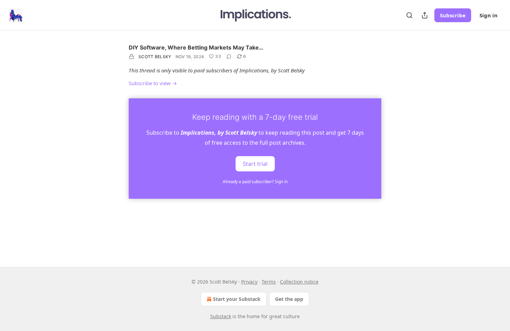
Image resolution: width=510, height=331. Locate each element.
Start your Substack (237, 299)
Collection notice (299, 281)
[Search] (409, 15)
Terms (269, 281)
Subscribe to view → (153, 83)
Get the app (289, 299)
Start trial (255, 163)
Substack (220, 316)
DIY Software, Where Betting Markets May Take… (196, 47)
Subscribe (453, 15)
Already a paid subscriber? (255, 182)
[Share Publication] (425, 15)
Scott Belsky (154, 56)
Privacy (249, 281)
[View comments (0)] (228, 56)
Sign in (488, 15)
